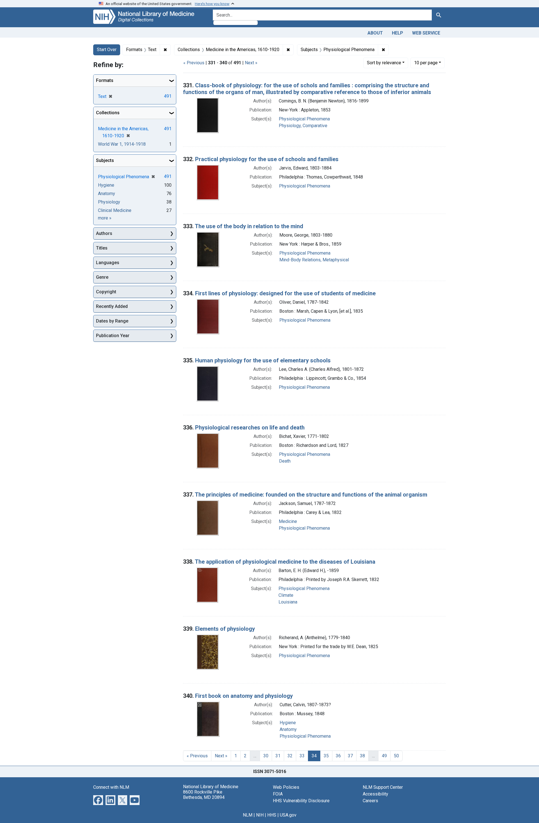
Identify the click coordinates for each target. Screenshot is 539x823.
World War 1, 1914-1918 (122, 144)
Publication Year (112, 335)
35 (326, 755)
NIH (260, 815)
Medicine (288, 521)
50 (396, 755)
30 (265, 755)
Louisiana (287, 602)
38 (362, 755)
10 (426, 62)
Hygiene (288, 722)
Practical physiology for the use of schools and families (267, 159)
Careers (370, 800)
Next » (251, 62)
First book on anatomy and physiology (244, 695)
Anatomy (288, 729)
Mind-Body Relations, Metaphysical (314, 259)
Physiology (109, 202)
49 (384, 755)
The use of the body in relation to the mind (249, 226)
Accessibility (375, 794)
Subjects (105, 160)
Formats (104, 80)
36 (338, 755)
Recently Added (112, 306)
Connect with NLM (111, 787)
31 (277, 755)
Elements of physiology (225, 628)
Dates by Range (112, 321)
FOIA (278, 794)
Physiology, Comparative (303, 125)
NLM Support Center (383, 787)
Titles (102, 248)
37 (350, 755)
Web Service (426, 33)
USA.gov (288, 815)
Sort (384, 62)
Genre (102, 277)
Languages (107, 262)
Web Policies (286, 787)
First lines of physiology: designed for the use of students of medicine (285, 293)
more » (104, 218)
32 (290, 755)
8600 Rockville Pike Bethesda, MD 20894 (204, 794)
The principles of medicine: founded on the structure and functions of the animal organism (311, 494)
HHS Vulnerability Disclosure (301, 800)
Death (285, 461)
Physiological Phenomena (304, 119)
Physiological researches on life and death (250, 427)
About (375, 33)
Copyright (106, 291)
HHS (271, 815)
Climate (285, 595)
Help (397, 33)
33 (302, 755)
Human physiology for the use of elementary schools (263, 360)
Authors (104, 233)
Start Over (107, 49)
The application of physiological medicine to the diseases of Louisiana (285, 561)
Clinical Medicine (114, 210)
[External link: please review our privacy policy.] (98, 799)
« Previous (193, 62)
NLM (247, 815)
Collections (108, 112)
